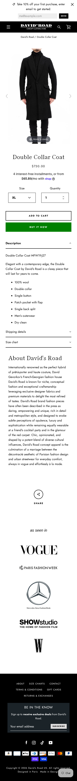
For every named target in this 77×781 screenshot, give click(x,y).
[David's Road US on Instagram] (34, 742)
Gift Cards (54, 689)
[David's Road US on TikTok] (42, 742)
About (20, 683)
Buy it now (38, 227)
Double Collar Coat (46, 37)
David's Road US (37, 768)
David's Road (27, 37)
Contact (55, 683)
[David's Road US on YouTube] (51, 742)
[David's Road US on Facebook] (26, 742)
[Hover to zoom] (38, 96)
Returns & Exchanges (38, 695)
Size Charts (37, 683)
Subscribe (59, 726)
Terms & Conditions (29, 689)
